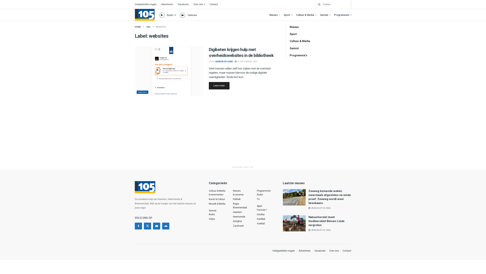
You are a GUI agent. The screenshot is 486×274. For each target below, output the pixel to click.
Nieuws (273, 15)
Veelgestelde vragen (146, 4)
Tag (148, 27)
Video (212, 219)
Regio (236, 203)
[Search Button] (318, 4)
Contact (214, 4)
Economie (238, 194)
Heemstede (239, 216)
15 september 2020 (247, 61)
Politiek (237, 199)
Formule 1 (262, 210)
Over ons (198, 4)
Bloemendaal (240, 207)
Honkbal (261, 219)
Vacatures (183, 4)
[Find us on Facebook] (138, 226)
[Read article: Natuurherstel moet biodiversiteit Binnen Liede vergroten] (294, 223)
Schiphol (237, 221)
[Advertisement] (243, 137)
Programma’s (341, 15)
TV (258, 199)
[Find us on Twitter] (147, 226)
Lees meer (222, 85)
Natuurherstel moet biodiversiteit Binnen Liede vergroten (326, 221)
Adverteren (167, 4)
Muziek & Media (217, 203)
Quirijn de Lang (224, 61)
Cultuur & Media (305, 15)
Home (138, 27)
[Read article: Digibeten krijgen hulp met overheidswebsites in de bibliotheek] (169, 71)
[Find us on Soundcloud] (165, 226)
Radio (170, 15)
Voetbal (261, 223)
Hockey (261, 214)
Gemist (324, 15)
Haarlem (142, 92)
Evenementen (216, 194)
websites (161, 27)
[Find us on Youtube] (156, 226)
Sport (287, 15)
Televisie (192, 15)
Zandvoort (238, 226)
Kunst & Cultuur (217, 199)
